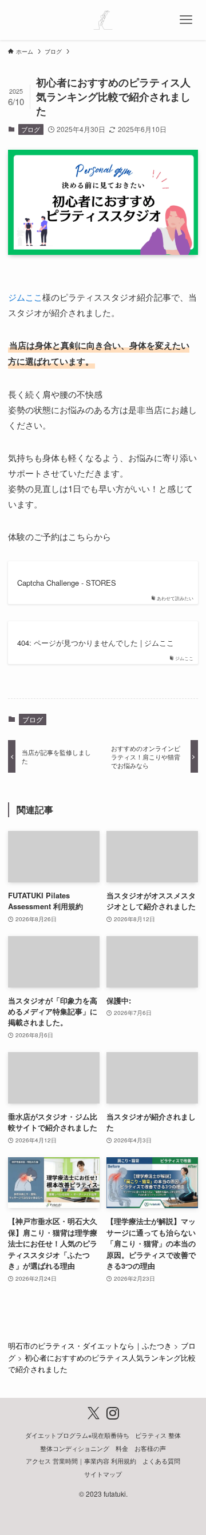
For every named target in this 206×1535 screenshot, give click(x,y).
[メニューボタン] (186, 20)
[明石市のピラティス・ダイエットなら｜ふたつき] (103, 20)
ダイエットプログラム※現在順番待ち (77, 1435)
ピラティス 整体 (158, 1435)
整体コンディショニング (74, 1448)
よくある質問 (161, 1461)
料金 (122, 1448)
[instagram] (112, 1413)
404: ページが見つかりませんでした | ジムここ (95, 643)
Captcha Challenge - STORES (66, 583)
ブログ (30, 129)
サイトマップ (103, 1474)
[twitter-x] (93, 1413)
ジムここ (25, 297)
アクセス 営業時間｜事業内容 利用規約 (81, 1461)
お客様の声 (150, 1448)
